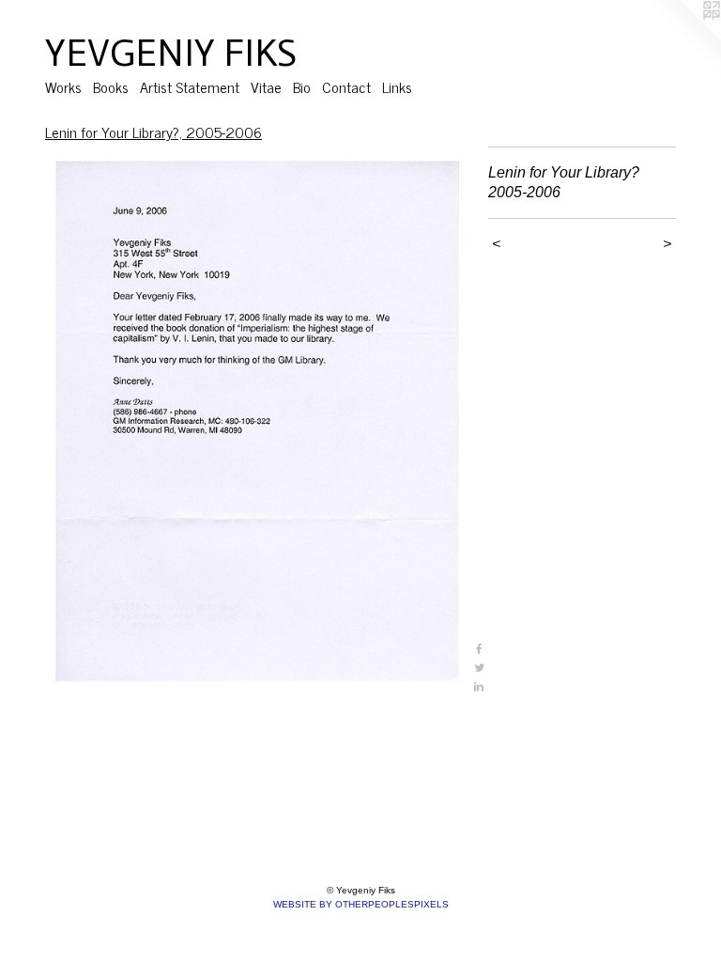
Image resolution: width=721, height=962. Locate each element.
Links (397, 86)
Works (63, 86)
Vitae (266, 86)
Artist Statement (189, 86)
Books (111, 86)
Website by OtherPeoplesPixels (361, 904)
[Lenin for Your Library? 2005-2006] (257, 421)
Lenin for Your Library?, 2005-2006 (153, 131)
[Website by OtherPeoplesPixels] (683, 37)
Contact (346, 86)
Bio (302, 86)
